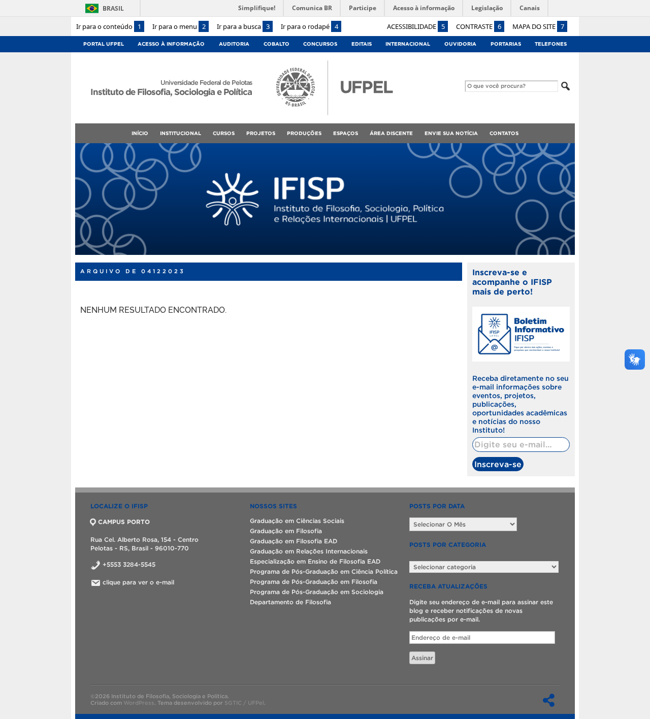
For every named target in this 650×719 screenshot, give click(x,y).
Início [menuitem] (140, 133)
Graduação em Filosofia (286, 531)
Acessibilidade (416, 26)
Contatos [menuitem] (504, 133)
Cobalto (276, 44)
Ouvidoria (460, 44)
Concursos (320, 44)
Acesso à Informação (171, 44)
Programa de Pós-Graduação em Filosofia (313, 581)
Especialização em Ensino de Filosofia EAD (315, 561)
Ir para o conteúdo (108, 26)
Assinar (422, 658)
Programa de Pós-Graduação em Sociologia (316, 592)
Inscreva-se (498, 464)
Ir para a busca (243, 26)
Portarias (506, 44)
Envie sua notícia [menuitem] (451, 133)
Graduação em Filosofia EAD (293, 541)
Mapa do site (538, 26)
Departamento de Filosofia (290, 602)
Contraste (478, 26)
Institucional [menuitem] (180, 133)
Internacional (407, 44)
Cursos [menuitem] (224, 133)
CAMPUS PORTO (124, 521)
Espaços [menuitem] (345, 133)
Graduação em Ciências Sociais (297, 520)
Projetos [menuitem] (260, 133)
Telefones (551, 44)
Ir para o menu (179, 26)
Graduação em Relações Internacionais (309, 551)
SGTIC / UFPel (244, 703)
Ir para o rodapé (309, 26)
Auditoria (234, 44)
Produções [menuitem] (304, 133)
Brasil (113, 8)
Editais (361, 44)
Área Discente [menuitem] (391, 133)
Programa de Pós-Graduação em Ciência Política (324, 571)
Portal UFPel (103, 44)
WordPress (138, 703)
